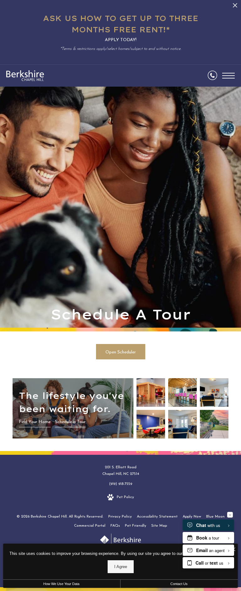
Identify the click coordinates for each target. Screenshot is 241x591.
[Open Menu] (228, 76)
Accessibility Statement (157, 516)
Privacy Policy (120, 516)
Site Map (159, 526)
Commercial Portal (89, 526)
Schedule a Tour (70, 422)
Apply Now (192, 516)
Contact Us (179, 584)
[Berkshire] (120, 541)
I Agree (120, 566)
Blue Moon (215, 516)
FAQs (115, 526)
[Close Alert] (235, 7)
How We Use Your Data (61, 584)
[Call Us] (212, 76)
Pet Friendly (135, 526)
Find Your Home (35, 422)
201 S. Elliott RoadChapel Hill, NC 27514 (120, 470)
